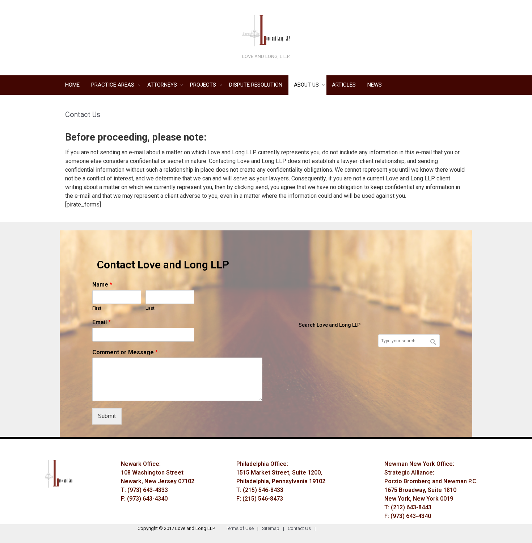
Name (102, 284)
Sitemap (273, 528)
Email (101, 322)
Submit (107, 416)
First (96, 308)
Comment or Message (125, 352)
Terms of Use (242, 528)
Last (150, 308)
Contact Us (302, 528)
